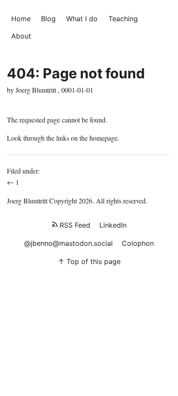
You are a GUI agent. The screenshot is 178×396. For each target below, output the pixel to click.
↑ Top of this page (89, 261)
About (21, 36)
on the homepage (94, 137)
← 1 (14, 182)
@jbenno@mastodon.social (68, 243)
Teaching (123, 18)
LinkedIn (113, 225)
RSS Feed (73, 225)
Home (21, 18)
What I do (82, 18)
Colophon (138, 243)
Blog (48, 18)
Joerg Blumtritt (27, 200)
